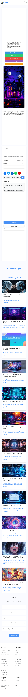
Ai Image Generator (5, 650)
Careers (16, 652)
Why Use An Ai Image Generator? (10, 618)
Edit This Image (14, 55)
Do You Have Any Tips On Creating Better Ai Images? (13, 623)
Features (17, 680)
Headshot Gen (4, 663)
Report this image (8, 228)
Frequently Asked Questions (5, 686)
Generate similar (14, 226)
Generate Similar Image (14, 63)
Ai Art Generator (4, 652)
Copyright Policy (18, 665)
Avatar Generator (5, 654)
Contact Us (17, 654)
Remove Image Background (14, 61)
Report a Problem (5, 688)
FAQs (16, 685)
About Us (17, 650)
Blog (16, 682)
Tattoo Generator (4, 665)
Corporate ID (4, 674)
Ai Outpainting (4, 659)
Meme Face (3, 670)
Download (14, 222)
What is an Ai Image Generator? (10, 607)
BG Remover (4, 661)
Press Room (18, 657)
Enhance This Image (14, 58)
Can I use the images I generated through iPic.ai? (12, 612)
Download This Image (14, 52)
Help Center (3, 680)
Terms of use (18, 661)
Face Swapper (4, 668)
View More (13, 635)
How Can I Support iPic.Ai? (9, 628)
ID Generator (4, 672)
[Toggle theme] (23, 2)
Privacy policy (18, 659)
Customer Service (5, 682)
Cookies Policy (18, 663)
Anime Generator (5, 657)
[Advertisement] (14, 24)
